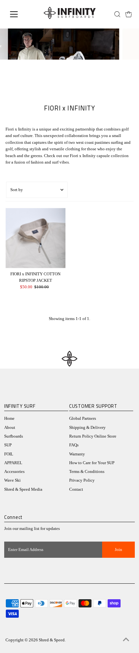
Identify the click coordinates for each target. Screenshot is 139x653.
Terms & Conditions (86, 471)
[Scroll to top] (126, 640)
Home (9, 418)
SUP (8, 445)
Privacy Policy (82, 480)
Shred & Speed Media (23, 489)
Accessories (14, 471)
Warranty (77, 454)
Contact (76, 489)
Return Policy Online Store (92, 436)
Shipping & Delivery (87, 427)
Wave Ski (12, 480)
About (9, 427)
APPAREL (13, 463)
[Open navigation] (21, 14)
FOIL (8, 454)
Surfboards (13, 436)
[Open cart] (128, 14)
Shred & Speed (52, 640)
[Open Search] (117, 14)
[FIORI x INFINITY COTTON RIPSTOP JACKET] (35, 238)
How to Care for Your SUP (91, 463)
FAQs (74, 445)
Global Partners (82, 418)
